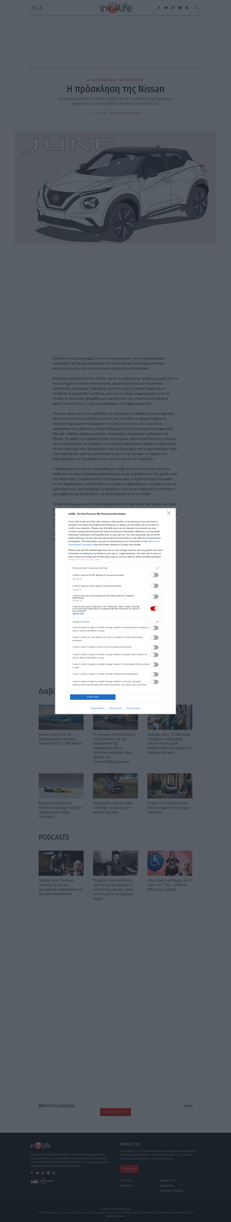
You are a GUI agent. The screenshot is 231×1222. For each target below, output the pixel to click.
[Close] (170, 514)
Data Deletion (97, 708)
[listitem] (115, 568)
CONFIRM (93, 697)
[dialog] (115, 611)
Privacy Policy (133, 708)
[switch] (154, 575)
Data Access (115, 708)
